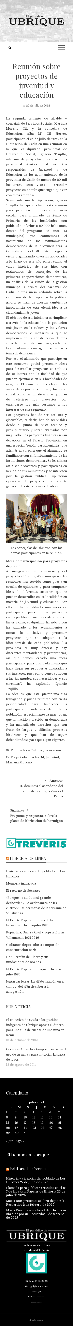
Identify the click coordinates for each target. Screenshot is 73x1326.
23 (16, 1128)
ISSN (28, 1281)
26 (42, 1128)
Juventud (52, 757)
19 (42, 1123)
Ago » (20, 1141)
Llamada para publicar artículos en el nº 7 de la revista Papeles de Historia (36, 1189)
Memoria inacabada (21, 883)
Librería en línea (28, 858)
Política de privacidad (36, 1297)
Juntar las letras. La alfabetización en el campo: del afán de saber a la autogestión (35, 986)
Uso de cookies (36, 1302)
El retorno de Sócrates (23, 890)
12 (42, 1117)
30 (17, 1133)
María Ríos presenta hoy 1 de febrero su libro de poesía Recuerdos (36, 1212)
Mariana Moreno (19, 762)
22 (8, 1128)
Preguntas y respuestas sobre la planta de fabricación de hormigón (36, 816)
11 (33, 1117)
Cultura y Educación (46, 750)
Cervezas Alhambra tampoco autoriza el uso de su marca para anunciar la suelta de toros (36, 1054)
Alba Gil (38, 757)
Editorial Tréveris (28, 1169)
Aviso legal (36, 1292)
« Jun (9, 1141)
